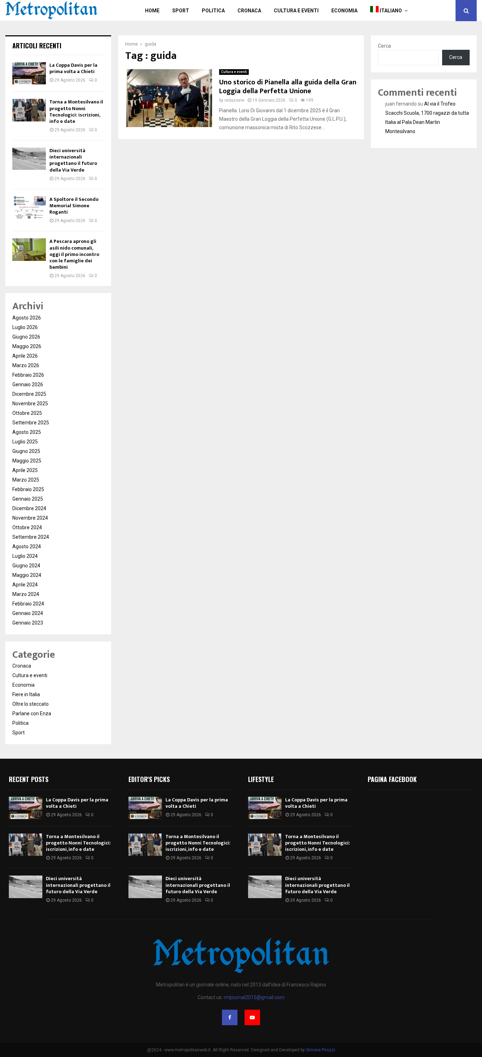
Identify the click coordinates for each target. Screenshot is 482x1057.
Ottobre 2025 (27, 413)
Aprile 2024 (25, 584)
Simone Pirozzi (320, 1049)
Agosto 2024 (26, 546)
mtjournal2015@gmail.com (254, 997)
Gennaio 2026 (27, 384)
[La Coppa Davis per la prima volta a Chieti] (29, 73)
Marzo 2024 (25, 594)
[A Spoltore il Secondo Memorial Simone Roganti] (29, 207)
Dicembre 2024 (29, 508)
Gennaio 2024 (27, 613)
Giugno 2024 (26, 565)
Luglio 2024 (25, 556)
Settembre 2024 (30, 537)
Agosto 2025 (26, 432)
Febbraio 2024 (28, 604)
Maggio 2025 (26, 461)
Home (152, 10)
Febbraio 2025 (28, 489)
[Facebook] (229, 1017)
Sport (180, 10)
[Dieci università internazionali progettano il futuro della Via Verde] (29, 159)
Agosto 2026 (26, 318)
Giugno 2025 (26, 451)
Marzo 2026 (25, 365)
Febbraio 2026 (28, 375)
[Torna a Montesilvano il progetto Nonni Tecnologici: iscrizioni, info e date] (29, 110)
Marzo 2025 (25, 480)
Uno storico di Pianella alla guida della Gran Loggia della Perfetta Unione (287, 86)
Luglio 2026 (25, 327)
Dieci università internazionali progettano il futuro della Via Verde (73, 160)
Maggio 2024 (26, 575)
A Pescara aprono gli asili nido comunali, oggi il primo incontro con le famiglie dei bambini (74, 254)
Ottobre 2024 (27, 527)
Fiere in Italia (26, 694)
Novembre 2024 (30, 518)
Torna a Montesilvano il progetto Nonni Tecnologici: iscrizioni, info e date (76, 111)
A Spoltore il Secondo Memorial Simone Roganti (73, 205)
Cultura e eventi (234, 72)
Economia (344, 10)
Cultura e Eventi (296, 10)
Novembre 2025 (30, 403)
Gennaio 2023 (27, 623)
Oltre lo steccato (30, 704)
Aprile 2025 (25, 470)
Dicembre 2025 (29, 394)
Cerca (384, 46)
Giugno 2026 (26, 337)
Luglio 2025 (25, 441)
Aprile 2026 (25, 356)
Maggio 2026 (26, 346)
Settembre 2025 (30, 422)
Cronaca (249, 10)
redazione (234, 100)
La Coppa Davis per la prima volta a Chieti (73, 68)
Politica (213, 10)
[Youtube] (252, 1017)
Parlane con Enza (31, 713)
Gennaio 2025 (27, 499)
